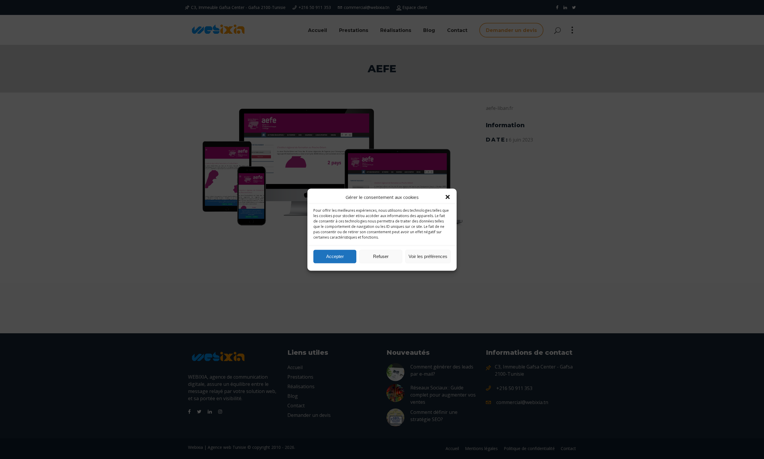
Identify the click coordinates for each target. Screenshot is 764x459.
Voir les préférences (428, 256)
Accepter (335, 256)
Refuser (381, 256)
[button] (448, 197)
